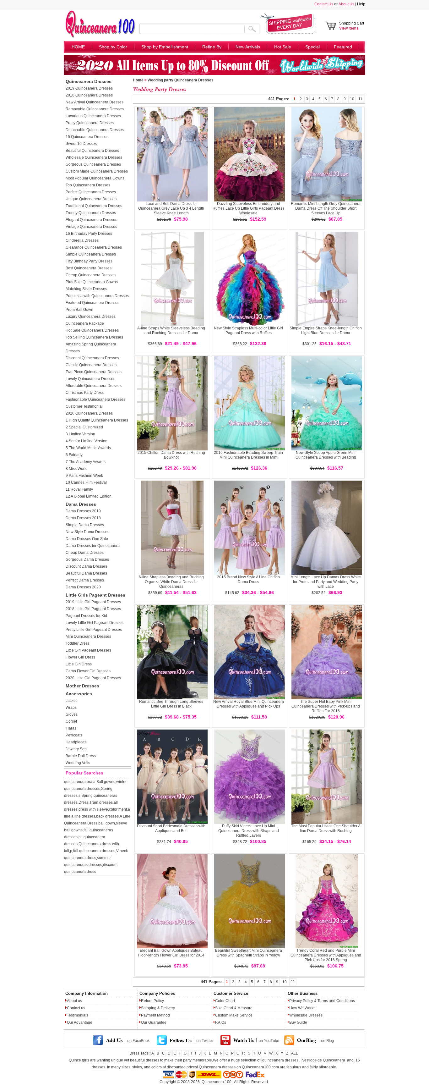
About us (74, 1001)
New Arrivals (248, 46)
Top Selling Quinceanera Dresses (94, 337)
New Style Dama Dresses (87, 532)
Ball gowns (105, 782)
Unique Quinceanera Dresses (91, 199)
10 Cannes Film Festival (86, 482)
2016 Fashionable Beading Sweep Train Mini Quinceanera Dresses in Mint (248, 455)
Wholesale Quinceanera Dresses (94, 157)
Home (138, 80)
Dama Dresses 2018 (83, 518)
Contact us (76, 1008)
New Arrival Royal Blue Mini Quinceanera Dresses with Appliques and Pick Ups (248, 703)
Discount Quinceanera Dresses (92, 358)
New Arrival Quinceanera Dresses (94, 102)
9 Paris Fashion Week (84, 475)
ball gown (106, 823)
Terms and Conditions (336, 1001)
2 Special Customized (84, 427)
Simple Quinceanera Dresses (91, 254)
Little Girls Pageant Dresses (95, 595)
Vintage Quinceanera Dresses (91, 226)
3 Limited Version (80, 434)
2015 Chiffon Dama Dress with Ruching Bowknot (171, 455)
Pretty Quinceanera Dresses (90, 123)
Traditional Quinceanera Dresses (94, 206)
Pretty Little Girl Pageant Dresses (94, 629)
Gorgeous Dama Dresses (87, 559)
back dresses (107, 816)
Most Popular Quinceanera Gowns (95, 178)
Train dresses (101, 802)
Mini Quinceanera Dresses (88, 636)
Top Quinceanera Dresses (88, 185)
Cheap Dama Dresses (85, 552)
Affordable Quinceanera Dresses (94, 385)
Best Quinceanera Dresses (88, 268)
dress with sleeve (93, 809)
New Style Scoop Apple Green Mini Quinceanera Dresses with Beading (326, 455)
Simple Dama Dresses (85, 525)
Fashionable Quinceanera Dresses (95, 399)
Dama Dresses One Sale (87, 539)
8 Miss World (77, 468)
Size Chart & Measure (234, 1008)
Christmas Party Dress (85, 392)
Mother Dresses (82, 685)
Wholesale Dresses (306, 1015)
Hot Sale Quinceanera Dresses (92, 330)
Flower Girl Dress (80, 657)
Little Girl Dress (79, 664)
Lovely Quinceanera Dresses (90, 379)
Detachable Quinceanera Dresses (95, 130)
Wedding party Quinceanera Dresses (181, 80)
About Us (346, 4)
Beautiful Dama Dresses (86, 573)
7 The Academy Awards (86, 462)
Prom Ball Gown (79, 309)
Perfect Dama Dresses (85, 580)
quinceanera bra (78, 782)
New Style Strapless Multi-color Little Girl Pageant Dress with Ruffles (248, 330)
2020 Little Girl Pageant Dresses (93, 678)
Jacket (71, 700)
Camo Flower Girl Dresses (88, 671)
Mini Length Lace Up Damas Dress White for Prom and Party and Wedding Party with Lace (326, 582)
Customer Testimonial (84, 406)
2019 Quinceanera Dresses (89, 88)
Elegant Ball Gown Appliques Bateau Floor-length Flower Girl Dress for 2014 (171, 952)
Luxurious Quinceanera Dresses (93, 116)
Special (312, 46)
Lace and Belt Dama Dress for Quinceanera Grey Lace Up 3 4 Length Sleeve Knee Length (171, 208)
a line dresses (83, 816)
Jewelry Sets (76, 749)
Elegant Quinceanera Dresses (91, 220)
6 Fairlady (74, 455)
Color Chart (225, 1001)
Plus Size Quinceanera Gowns (92, 282)
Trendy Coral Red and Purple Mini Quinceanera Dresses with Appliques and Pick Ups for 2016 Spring (326, 955)
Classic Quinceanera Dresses (91, 365)
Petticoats (74, 735)
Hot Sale (282, 46)
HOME (78, 46)
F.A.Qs (220, 1022)
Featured (343, 46)
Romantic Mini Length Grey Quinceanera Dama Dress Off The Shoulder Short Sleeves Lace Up (326, 208)
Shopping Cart (351, 25)
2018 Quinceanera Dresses (89, 95)
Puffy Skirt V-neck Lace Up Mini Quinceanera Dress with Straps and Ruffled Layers (248, 831)
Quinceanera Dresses (88, 81)
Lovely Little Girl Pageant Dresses (94, 622)
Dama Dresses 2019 (83, 511)
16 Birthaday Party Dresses (89, 233)
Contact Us (323, 4)
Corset (71, 721)
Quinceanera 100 (216, 1082)
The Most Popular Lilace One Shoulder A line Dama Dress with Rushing (326, 828)
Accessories (79, 693)
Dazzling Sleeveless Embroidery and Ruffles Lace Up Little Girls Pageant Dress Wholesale (248, 208)
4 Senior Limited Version (86, 441)
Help (361, 4)
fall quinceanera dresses (94, 851)
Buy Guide (298, 1022)
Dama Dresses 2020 (83, 587)
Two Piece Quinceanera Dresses (94, 372)
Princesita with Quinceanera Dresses (97, 296)
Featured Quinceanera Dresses (92, 302)
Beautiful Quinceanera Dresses (92, 150)
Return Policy (152, 1001)
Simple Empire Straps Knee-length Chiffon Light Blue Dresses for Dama (326, 330)
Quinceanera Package (85, 323)
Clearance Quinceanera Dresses (94, 247)
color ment (118, 809)
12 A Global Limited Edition (88, 496)
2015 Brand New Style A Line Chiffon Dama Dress (248, 579)
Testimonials (77, 1015)
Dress (84, 802)
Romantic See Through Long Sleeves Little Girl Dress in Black (171, 703)
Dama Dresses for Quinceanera (93, 545)
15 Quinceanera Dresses (87, 137)
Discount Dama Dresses (86, 566)
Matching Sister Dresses (86, 289)
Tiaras (71, 728)
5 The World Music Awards (88, 448)
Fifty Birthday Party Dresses (89, 261)
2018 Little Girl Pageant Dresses (93, 609)
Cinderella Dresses (82, 240)
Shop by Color (113, 46)
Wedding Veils (78, 763)
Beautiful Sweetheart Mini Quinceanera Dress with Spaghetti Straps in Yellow (248, 952)
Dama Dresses (81, 504)
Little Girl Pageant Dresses (88, 650)
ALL (294, 1053)
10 (352, 99)
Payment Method (155, 1015)
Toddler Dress (78, 643)
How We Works (302, 1008)
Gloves (72, 714)
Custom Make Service (234, 1015)
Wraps (71, 707)
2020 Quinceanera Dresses (89, 413)
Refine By (211, 46)
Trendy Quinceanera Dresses (91, 213)
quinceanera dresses (280, 1060)
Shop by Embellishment (164, 46)
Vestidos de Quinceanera (323, 1060)
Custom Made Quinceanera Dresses (97, 171)
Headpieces (76, 742)
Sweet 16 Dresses (81, 143)
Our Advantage (79, 1022)
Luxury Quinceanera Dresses (91, 316)
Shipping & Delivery (158, 1008)
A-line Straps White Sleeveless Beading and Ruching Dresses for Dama (171, 330)
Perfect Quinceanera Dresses (91, 192)
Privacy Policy (301, 1001)
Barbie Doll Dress (81, 756)
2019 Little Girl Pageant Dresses (93, 602)
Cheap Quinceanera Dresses (91, 275)
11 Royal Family (79, 489)
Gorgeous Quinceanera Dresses (93, 164)
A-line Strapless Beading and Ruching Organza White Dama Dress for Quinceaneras (171, 582)
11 (360, 99)
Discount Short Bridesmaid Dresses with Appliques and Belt (171, 828)
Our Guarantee (153, 1022)
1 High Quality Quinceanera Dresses (97, 420)
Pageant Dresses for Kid (86, 616)
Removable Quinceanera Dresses (95, 109)
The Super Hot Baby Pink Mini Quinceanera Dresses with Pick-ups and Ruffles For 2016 (325, 706)
